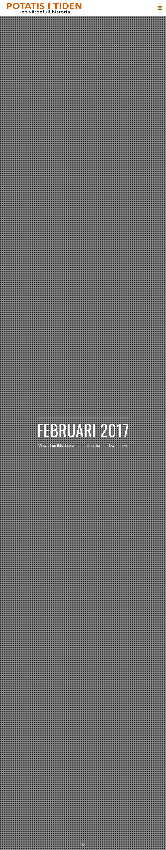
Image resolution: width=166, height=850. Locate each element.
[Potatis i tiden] (44, 8)
